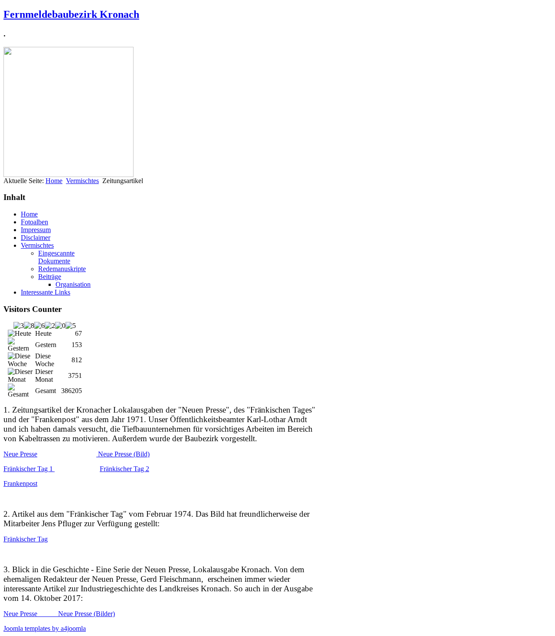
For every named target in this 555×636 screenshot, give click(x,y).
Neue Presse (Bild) (123, 454)
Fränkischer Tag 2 (124, 468)
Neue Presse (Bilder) (86, 613)
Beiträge (49, 276)
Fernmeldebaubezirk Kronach (71, 14)
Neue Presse (20, 454)
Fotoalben (34, 222)
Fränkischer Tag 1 (29, 468)
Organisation (73, 284)
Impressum (36, 229)
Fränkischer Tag (25, 539)
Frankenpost (20, 483)
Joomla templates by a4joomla (44, 628)
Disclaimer (35, 237)
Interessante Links (45, 292)
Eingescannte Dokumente (56, 257)
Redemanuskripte (62, 268)
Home (54, 180)
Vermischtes (82, 180)
